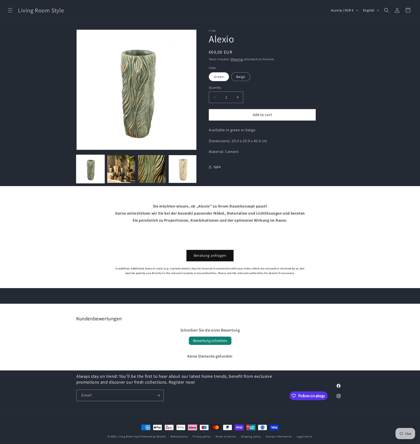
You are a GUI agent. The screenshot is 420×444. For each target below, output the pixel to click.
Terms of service (226, 436)
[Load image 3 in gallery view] (152, 169)
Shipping (236, 59)
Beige (240, 77)
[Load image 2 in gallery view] (121, 169)
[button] (10, 10)
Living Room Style (128, 436)
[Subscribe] (158, 395)
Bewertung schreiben (210, 340)
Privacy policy (202, 436)
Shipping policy (251, 436)
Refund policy (179, 436)
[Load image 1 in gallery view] (90, 169)
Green (219, 77)
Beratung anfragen (210, 255)
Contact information (279, 436)
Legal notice (304, 436)
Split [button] (217, 166)
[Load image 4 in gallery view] (182, 169)
